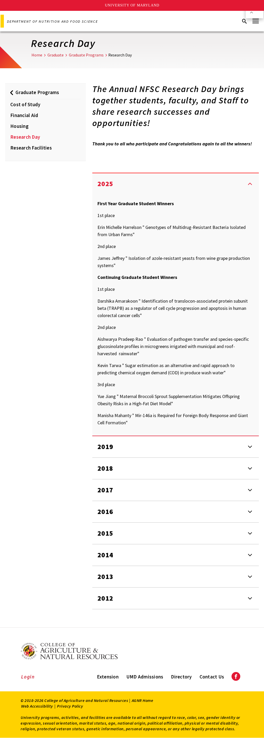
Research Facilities (31, 148)
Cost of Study (25, 104)
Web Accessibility (37, 706)
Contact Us (212, 677)
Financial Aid (24, 115)
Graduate (55, 54)
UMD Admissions (144, 677)
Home (36, 54)
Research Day (25, 137)
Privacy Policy (70, 706)
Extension (108, 677)
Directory (181, 677)
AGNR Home (142, 700)
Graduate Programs (86, 54)
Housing (19, 126)
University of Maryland (132, 5)
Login (28, 677)
